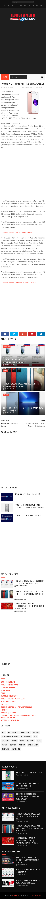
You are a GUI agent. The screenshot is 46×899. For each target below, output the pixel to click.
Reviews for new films (10, 720)
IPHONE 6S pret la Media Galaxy (29, 772)
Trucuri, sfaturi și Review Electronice (16, 707)
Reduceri (13, 745)
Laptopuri (30, 741)
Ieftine (14, 741)
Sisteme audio (33, 745)
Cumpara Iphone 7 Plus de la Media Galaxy (18, 283)
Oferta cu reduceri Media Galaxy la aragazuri (29, 870)
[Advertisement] (23, 47)
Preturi (32, 87)
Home (5, 77)
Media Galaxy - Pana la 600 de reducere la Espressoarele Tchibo (28, 860)
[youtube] (33, 5)
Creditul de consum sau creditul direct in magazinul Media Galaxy (28, 796)
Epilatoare (5, 741)
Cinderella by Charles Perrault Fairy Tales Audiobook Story (18, 716)
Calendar (4, 704)
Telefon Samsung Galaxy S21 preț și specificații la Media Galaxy (18, 360)
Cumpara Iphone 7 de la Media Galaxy (16, 232)
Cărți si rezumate (8, 682)
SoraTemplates (15, 895)
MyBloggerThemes (36, 895)
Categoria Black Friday (10, 737)
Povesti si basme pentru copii (13, 698)
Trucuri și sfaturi (8, 712)
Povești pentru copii (9, 684)
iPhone (26, 87)
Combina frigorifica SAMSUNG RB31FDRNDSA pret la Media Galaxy (29, 506)
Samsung (6, 347)
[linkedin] (12, 5)
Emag (35, 737)
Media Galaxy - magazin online (27, 494)
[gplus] (20, 5)
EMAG (3, 693)
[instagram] (16, 5)
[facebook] (5, 5)
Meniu (39, 741)
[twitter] (8, 5)
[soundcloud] (41, 5)
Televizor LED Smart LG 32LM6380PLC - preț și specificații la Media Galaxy (29, 606)
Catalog (36, 732)
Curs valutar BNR (8, 687)
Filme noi (4, 710)
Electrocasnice (26, 737)
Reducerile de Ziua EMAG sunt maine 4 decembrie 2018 (28, 784)
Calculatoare (25, 732)
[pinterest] (37, 5)
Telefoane (38, 87)
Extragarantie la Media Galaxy (28, 515)
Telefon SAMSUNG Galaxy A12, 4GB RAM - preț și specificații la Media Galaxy (22, 384)
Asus (3, 732)
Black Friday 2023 (8, 701)
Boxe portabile (13, 732)
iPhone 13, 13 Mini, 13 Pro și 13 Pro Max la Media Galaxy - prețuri (23, 408)
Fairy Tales (5, 690)
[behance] (25, 5)
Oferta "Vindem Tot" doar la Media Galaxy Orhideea (28, 881)
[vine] (29, 5)
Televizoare (16, 749)
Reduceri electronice (9, 696)
